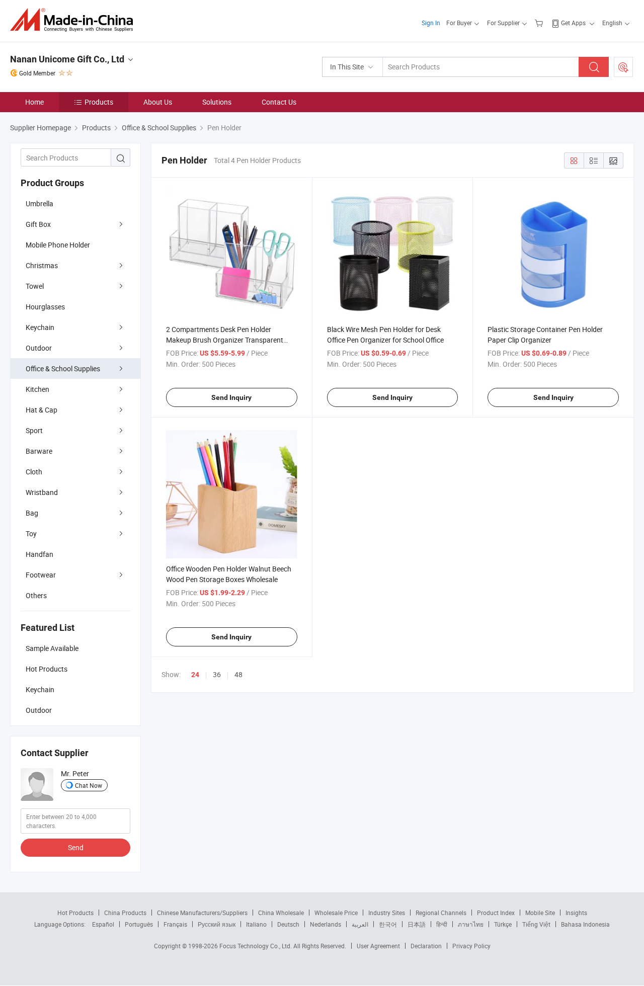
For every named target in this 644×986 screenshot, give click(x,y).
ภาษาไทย (471, 924)
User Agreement (378, 946)
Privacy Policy (471, 946)
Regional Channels (441, 913)
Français (175, 924)
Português (139, 924)
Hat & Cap (41, 410)
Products (99, 102)
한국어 (388, 924)
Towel (35, 286)
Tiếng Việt (536, 924)
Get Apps (573, 23)
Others (36, 595)
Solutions (216, 102)
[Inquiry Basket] (540, 23)
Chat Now (88, 785)
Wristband (42, 492)
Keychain (40, 327)
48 (238, 674)
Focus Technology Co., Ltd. (256, 946)
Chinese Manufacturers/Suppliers (202, 913)
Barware (39, 451)
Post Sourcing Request (623, 67)
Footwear (41, 575)
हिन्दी (441, 924)
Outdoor (39, 348)
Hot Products (75, 913)
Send (76, 847)
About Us (157, 102)
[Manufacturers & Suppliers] (74, 20)
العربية (360, 924)
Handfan (39, 554)
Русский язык (216, 924)
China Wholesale (281, 913)
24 (195, 675)
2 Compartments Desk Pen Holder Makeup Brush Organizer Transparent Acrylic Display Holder (224, 339)
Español (103, 924)
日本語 (417, 924)
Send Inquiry (231, 397)
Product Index (496, 913)
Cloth (34, 471)
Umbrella (39, 203)
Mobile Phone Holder (58, 245)
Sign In (431, 23)
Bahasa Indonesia (585, 924)
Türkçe (503, 924)
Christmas (42, 265)
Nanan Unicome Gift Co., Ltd (67, 59)
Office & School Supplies (63, 368)
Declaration (426, 946)
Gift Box (38, 224)
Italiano (256, 924)
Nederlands (325, 924)
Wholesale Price (336, 913)
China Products (125, 913)
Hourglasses (45, 306)
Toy (31, 533)
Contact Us (279, 102)
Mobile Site (540, 913)
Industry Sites (386, 913)
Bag (32, 513)
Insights (576, 913)
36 (217, 674)
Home (34, 102)
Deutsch (288, 924)
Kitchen (37, 389)
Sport (34, 430)
